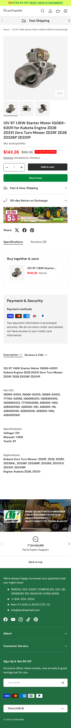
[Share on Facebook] (24, 230)
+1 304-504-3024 (22, 599)
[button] (58, 11)
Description (10, 355)
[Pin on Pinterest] (32, 230)
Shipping (8, 157)
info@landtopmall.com (25, 610)
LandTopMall (17, 719)
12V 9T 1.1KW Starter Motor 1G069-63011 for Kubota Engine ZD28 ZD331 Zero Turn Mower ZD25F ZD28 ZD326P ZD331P (43, 268)
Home (6, 30)
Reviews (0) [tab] (38, 242)
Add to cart (47, 166)
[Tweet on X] (17, 230)
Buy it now (35, 177)
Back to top (35, 562)
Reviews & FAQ (34, 355)
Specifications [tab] (13, 242)
